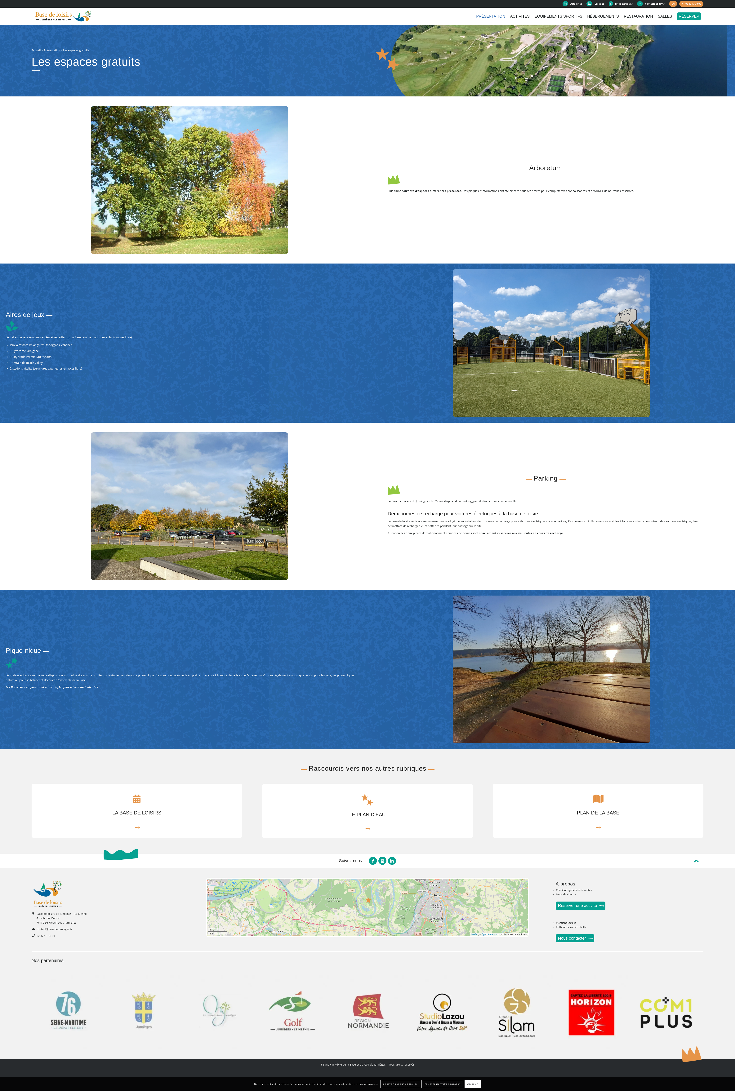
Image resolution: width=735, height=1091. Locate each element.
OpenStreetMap (490, 934)
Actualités (576, 3)
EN (673, 3)
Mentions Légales (566, 923)
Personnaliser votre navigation (443, 1083)
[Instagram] (382, 861)
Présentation (52, 50)
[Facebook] (373, 861)
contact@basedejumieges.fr (54, 929)
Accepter (472, 1083)
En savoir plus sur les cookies (400, 1083)
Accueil (36, 50)
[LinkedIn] (392, 861)
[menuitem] (573, 4)
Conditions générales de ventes (574, 890)
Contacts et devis (655, 3)
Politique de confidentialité (571, 927)
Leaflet (474, 934)
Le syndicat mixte (566, 894)
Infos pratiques (624, 3)
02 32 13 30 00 (693, 3)
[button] (368, 900)
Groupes (599, 3)
